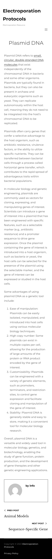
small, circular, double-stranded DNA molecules (24, 60)
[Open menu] (46, 30)
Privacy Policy (11, 553)
